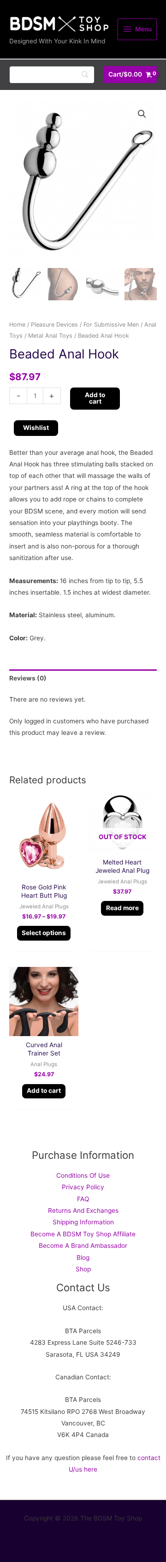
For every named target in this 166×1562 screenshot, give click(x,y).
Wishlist (36, 427)
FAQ (83, 1199)
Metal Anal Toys (50, 335)
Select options (44, 932)
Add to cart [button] (44, 1090)
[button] (142, 114)
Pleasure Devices (54, 324)
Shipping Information (83, 1222)
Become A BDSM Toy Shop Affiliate (83, 1234)
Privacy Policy (83, 1187)
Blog (83, 1257)
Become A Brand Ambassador (83, 1245)
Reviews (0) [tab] (28, 678)
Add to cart (95, 398)
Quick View (44, 871)
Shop (83, 1269)
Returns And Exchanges (83, 1210)
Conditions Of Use (83, 1175)
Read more (122, 908)
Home (17, 324)
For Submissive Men (111, 324)
